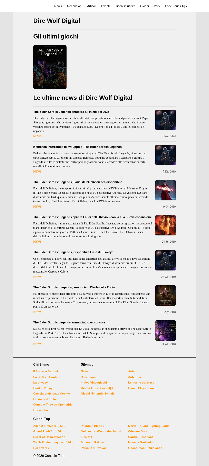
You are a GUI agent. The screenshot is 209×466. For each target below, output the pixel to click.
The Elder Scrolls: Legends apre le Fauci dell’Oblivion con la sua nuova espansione (92, 217)
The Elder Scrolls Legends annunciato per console (69, 322)
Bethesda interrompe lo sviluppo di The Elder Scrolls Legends (77, 146)
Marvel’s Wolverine (141, 442)
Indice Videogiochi (94, 382)
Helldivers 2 (41, 448)
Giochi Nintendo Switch (97, 393)
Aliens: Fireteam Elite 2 (49, 426)
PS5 (157, 6)
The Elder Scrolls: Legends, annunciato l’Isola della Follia (74, 287)
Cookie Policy (42, 388)
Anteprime (135, 377)
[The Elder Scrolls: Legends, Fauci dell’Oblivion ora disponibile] (165, 190)
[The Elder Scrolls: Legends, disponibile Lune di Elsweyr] (165, 260)
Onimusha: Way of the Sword (101, 431)
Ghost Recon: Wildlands (145, 448)
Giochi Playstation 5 (142, 388)
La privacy (40, 382)
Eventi (105, 6)
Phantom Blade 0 (92, 426)
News (58, 6)
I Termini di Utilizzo (46, 399)
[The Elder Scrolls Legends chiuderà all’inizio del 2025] (165, 120)
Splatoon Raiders (93, 442)
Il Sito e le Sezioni (45, 371)
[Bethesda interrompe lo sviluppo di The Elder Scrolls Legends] (165, 155)
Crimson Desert (139, 431)
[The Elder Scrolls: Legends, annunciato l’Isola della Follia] (165, 295)
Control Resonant (140, 437)
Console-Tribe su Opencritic (52, 404)
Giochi (144, 6)
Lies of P (87, 437)
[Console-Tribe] (24, 6)
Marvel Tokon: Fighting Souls (148, 426)
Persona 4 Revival (93, 448)
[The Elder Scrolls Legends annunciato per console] (165, 330)
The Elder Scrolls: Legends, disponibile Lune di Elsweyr (73, 252)
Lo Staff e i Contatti (46, 377)
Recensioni (74, 6)
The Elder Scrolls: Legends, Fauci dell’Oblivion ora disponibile (77, 182)
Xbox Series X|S (176, 6)
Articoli (91, 6)
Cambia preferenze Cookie (51, 393)
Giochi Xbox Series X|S (97, 388)
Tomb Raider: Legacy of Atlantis (54, 442)
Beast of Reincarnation (49, 437)
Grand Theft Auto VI (47, 431)
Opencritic (40, 410)
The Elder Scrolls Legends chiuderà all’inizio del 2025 (71, 111)
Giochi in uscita (125, 6)
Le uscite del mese (141, 382)
